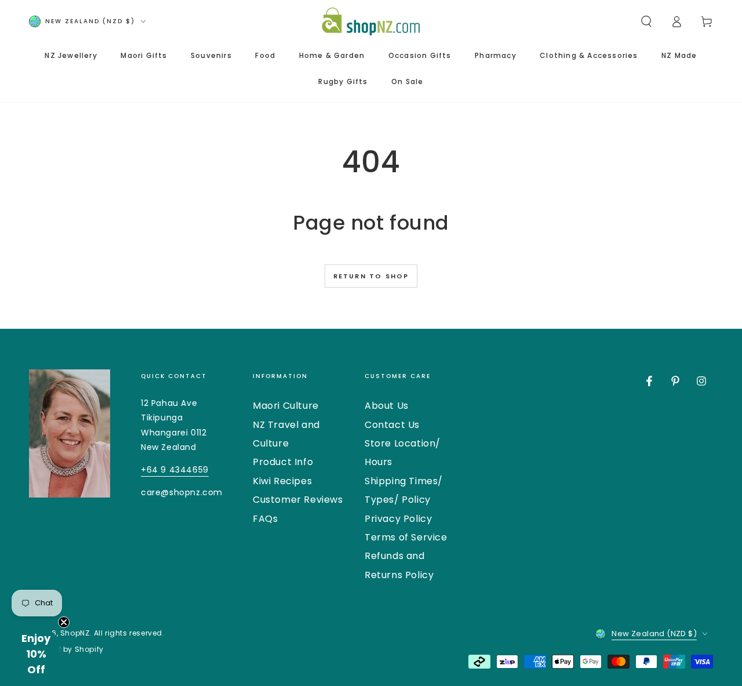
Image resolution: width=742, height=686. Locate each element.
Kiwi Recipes (282, 481)
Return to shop (371, 276)
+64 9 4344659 (175, 470)
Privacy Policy (398, 518)
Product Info (283, 462)
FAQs (265, 518)
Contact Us (392, 424)
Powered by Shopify (66, 649)
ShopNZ (75, 633)
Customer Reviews (298, 499)
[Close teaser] (64, 622)
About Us (387, 405)
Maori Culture (286, 405)
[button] (646, 21)
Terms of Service (406, 537)
